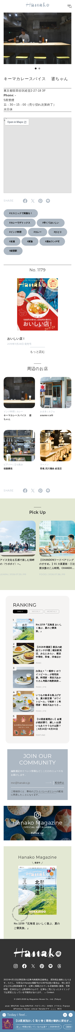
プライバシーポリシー (45, 791)
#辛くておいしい (50, 222)
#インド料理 (15, 232)
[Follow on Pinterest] (42, 966)
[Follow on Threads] (59, 966)
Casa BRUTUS (26, 1006)
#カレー (38, 232)
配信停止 (59, 782)
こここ (53, 1009)
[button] (36, 68)
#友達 (12, 241)
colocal (34, 1009)
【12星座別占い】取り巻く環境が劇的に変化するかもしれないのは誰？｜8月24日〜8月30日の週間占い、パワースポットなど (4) (43, 1021)
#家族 (30, 241)
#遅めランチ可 (52, 241)
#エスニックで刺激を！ (20, 213)
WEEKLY (36, 611)
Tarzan (27, 1009)
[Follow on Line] (50, 966)
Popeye (66, 1006)
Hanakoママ (44, 1009)
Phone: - (10, 95)
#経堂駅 (13, 250)
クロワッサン (40, 1006)
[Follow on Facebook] (24, 966)
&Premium (18, 1009)
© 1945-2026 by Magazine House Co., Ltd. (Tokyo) (37, 999)
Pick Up (37, 512)
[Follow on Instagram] (15, 966)
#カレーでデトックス (19, 222)
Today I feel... (17, 1014)
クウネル (58, 1006)
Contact (50, 992)
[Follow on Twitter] (33, 966)
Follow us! (37, 833)
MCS (59, 1009)
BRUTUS (15, 1006)
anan (7, 1006)
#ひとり (58, 232)
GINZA (50, 1006)
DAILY (20, 611)
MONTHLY (52, 611)
